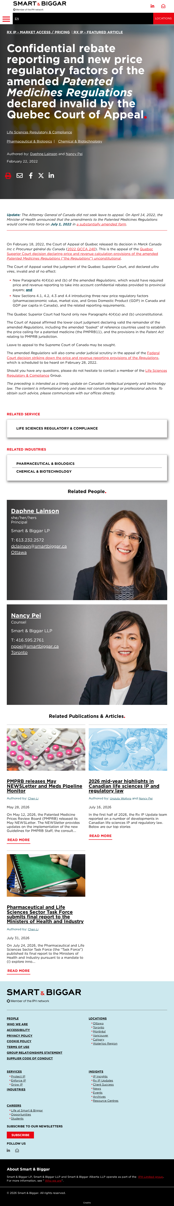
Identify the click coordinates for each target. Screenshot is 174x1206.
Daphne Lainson (43, 154)
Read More (143, 591)
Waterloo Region (105, 1043)
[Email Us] (163, 6)
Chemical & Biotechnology (80, 141)
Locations (163, 18)
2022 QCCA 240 (81, 249)
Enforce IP (18, 1080)
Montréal (99, 1031)
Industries (16, 1089)
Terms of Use (18, 1047)
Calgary (98, 1039)
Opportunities (21, 1114)
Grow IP (17, 1084)
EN (17, 18)
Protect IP (18, 1076)
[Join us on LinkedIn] (152, 6)
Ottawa (98, 1023)
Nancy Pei (74, 154)
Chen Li (33, 798)
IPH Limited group (150, 1176)
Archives (99, 1096)
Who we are (17, 1024)
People (13, 1018)
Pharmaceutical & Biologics (29, 141)
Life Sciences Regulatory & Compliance (39, 132)
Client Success (103, 1084)
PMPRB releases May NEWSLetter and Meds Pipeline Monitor (44, 785)
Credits (87, 1202)
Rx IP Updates (103, 1080)
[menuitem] (87, 428)
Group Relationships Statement (34, 1052)
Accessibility (18, 1030)
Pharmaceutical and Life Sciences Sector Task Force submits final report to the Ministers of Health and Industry (45, 914)
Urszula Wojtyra (120, 798)
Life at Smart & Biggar (27, 1110)
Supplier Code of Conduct (30, 1058)
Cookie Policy (19, 1041)
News (97, 1088)
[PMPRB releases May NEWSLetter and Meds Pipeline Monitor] (46, 749)
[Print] (8, 175)
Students (17, 1118)
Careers (14, 1105)
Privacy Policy (19, 1035)
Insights (96, 1071)
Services (14, 1071)
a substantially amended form (101, 224)
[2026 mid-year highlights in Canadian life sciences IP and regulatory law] (128, 749)
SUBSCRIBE (20, 1135)
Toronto (98, 1027)
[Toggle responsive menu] (6, 18)
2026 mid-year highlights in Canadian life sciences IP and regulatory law (124, 785)
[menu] (87, 428)
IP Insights (100, 1076)
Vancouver (100, 1035)
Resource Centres (105, 1100)
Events (97, 1092)
